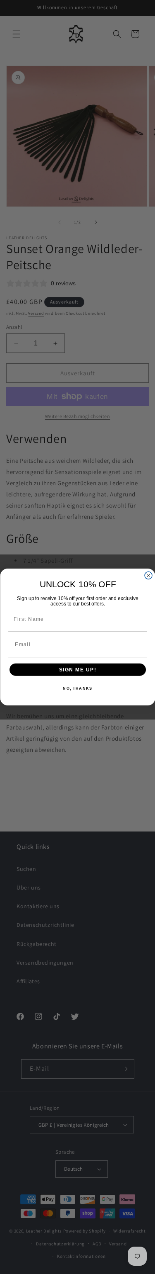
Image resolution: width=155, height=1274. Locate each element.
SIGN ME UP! (77, 669)
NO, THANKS (77, 688)
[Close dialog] (148, 575)
